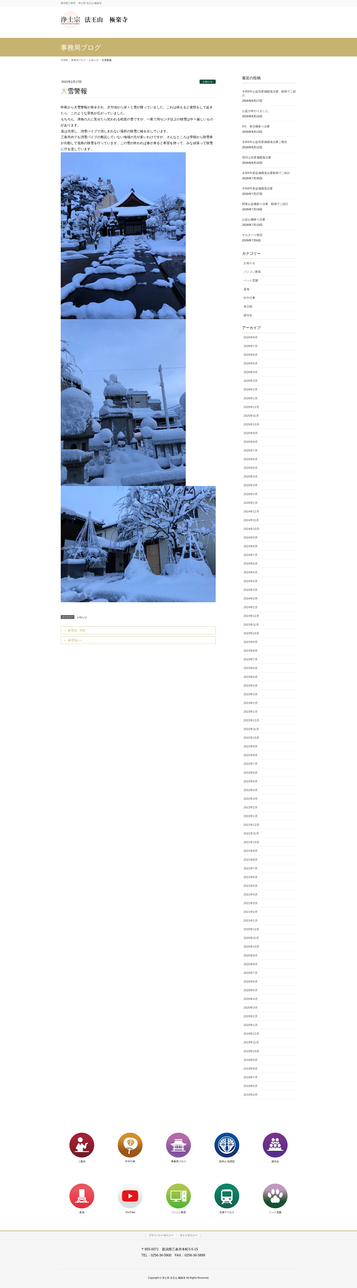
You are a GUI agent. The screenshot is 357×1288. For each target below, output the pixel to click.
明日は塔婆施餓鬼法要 (256, 157)
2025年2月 (251, 494)
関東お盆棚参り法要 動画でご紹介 (265, 204)
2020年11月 (251, 938)
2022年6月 (251, 772)
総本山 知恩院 (227, 1161)
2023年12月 (251, 616)
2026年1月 (251, 398)
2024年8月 (251, 546)
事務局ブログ (178, 1161)
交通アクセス (226, 1212)
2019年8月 (251, 1068)
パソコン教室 (252, 271)
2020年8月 (251, 964)
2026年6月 (251, 354)
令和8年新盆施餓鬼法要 (257, 188)
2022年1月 (251, 816)
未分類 (248, 306)
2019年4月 (251, 1094)
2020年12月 (251, 929)
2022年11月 (251, 729)
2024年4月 (251, 581)
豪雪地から (75, 640)
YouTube (130, 1212)
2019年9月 (251, 1060)
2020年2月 (251, 1016)
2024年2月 (251, 598)
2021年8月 (251, 859)
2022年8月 (251, 755)
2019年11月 (251, 1042)
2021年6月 (251, 877)
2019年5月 (251, 1086)
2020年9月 (251, 955)
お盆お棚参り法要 (253, 219)
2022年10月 (251, 737)
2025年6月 (251, 459)
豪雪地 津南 (76, 630)
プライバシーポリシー (161, 1235)
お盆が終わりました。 (256, 111)
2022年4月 (251, 790)
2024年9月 (251, 537)
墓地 (246, 289)
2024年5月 (251, 572)
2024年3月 (251, 589)
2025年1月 (251, 502)
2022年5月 (251, 781)
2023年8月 (251, 650)
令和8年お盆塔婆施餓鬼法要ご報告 (264, 142)
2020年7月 (251, 972)
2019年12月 (251, 1033)
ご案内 (82, 1161)
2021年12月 (251, 824)
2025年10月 (251, 424)
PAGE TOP (345, 1245)
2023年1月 (251, 711)
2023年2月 (251, 703)
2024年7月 (251, 555)
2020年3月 (251, 1007)
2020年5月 (251, 990)
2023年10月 (251, 633)
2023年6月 (251, 668)
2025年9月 (251, 433)
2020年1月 (251, 1025)
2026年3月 (251, 380)
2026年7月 (251, 346)
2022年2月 (251, 807)
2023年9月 (251, 642)
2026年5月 (251, 363)
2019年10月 (251, 1051)
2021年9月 (251, 850)
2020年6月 (251, 981)
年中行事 (249, 297)
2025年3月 (251, 485)
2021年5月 (251, 885)
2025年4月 (251, 476)
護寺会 (248, 315)
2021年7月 (251, 868)
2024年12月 (251, 511)
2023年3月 (251, 694)
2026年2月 (251, 389)
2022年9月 (251, 746)
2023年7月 (251, 659)
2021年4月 (251, 894)
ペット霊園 (251, 280)
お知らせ (208, 81)
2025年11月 (251, 415)
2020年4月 (251, 999)
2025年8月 (251, 441)
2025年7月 (251, 450)
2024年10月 (251, 528)
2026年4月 (251, 372)
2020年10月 (251, 946)
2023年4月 (251, 685)
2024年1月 (251, 607)
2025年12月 (251, 407)
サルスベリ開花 (252, 235)
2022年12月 (251, 720)
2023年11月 (251, 624)
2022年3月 (251, 798)
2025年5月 (251, 467)
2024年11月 (251, 520)
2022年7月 (251, 763)
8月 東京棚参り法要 (256, 126)
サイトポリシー (188, 1235)
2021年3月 (251, 903)
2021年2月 (251, 911)
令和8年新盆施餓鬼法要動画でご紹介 (266, 173)
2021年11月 (251, 833)
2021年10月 (251, 842)
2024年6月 (251, 563)
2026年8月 (251, 337)
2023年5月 (251, 677)
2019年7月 (251, 1077)
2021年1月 (251, 920)
